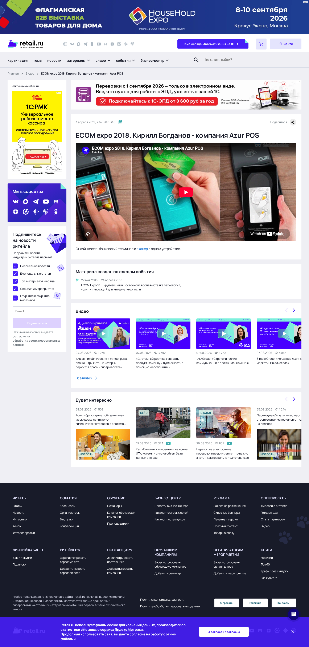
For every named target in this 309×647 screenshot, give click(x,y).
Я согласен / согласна (224, 632)
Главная (13, 73)
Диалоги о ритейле (274, 506)
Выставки (66, 519)
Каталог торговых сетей (171, 513)
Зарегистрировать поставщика (120, 560)
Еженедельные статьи (35, 273)
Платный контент (226, 526)
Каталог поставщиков (169, 519)
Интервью (20, 519)
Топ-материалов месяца (37, 281)
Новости (19, 513)
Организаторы (70, 513)
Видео (30, 73)
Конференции (69, 526)
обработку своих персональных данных (36, 342)
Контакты (283, 603)
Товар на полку (224, 533)
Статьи (17, 506)
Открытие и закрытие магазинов (35, 298)
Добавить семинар (167, 573)
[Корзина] (261, 44)
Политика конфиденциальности (162, 600)
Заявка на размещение (230, 506)
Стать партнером (273, 519)
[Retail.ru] (31, 44)
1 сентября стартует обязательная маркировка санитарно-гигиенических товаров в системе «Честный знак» (100, 419)
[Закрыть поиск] (194, 64)
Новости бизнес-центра (171, 506)
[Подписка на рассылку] (65, 44)
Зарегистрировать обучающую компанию (170, 564)
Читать (19, 498)
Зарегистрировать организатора (227, 564)
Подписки (19, 564)
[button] (78, 60)
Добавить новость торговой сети (72, 571)
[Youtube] (99, 44)
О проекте (226, 603)
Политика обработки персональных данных (170, 606)
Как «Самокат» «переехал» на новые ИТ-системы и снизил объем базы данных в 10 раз (162, 453)
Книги (266, 550)
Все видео (84, 378)
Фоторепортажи (24, 533)
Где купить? (269, 578)
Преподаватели (118, 523)
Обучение (116, 498)
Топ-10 (265, 564)
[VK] (72, 44)
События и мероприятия (37, 289)
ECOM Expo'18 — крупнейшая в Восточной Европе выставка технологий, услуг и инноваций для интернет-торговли (131, 287)
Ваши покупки (22, 558)
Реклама (222, 498)
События (68, 498)
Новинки (267, 558)
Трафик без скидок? (274, 571)
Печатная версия (226, 519)
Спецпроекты (274, 498)
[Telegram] (85, 44)
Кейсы (17, 526)
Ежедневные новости (35, 266)
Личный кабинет (28, 550)
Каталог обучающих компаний (121, 515)
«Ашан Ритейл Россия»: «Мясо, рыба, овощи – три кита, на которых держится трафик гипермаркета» (102, 363)
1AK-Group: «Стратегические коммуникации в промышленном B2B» (223, 361)
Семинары (114, 506)
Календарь (67, 506)
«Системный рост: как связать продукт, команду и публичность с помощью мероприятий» (159, 363)
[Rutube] (105, 44)
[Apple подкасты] (132, 44)
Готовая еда (269, 513)
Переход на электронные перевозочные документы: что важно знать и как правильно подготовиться (222, 453)
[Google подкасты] (126, 44)
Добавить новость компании (120, 571)
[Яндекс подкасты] (119, 44)
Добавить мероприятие (230, 573)
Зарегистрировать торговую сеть (73, 560)
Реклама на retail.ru (25, 86)
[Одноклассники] (92, 44)
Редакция (255, 603)
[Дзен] (112, 44)
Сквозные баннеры (227, 513)
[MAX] (79, 44)
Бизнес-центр (167, 498)
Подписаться (37, 323)
